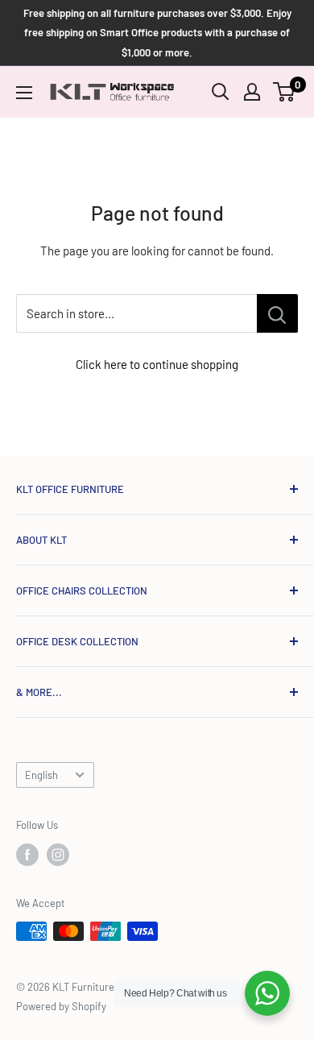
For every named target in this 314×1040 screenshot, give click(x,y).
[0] (285, 92)
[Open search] (220, 92)
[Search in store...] (277, 313)
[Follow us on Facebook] (27, 854)
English (41, 775)
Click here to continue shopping (157, 364)
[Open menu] (24, 92)
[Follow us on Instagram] (58, 854)
